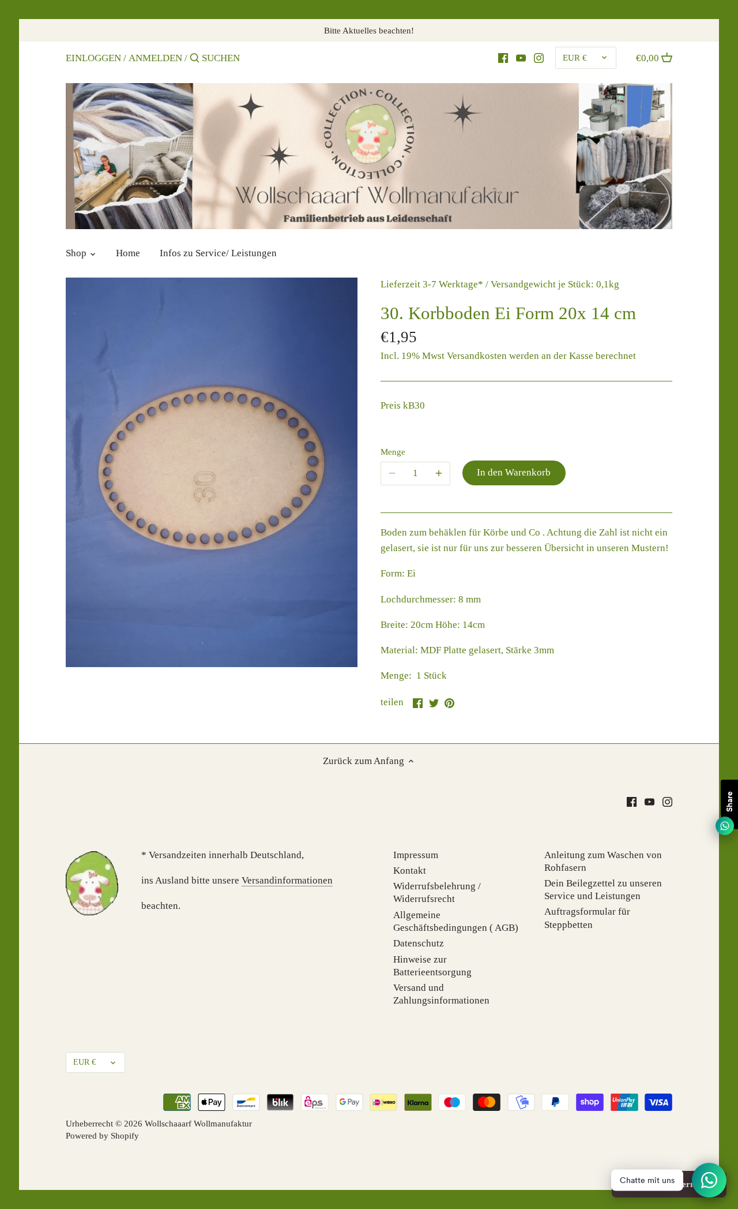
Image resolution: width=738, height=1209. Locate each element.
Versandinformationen (287, 880)
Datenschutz (418, 943)
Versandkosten (477, 355)
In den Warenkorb (514, 472)
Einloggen (93, 58)
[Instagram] (539, 58)
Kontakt (409, 870)
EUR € (575, 57)
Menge (393, 451)
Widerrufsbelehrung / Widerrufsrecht (437, 892)
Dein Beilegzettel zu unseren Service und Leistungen (603, 889)
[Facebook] (503, 58)
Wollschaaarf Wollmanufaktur (198, 1123)
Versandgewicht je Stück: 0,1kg (555, 284)
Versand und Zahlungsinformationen (441, 994)
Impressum (415, 854)
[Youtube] (521, 58)
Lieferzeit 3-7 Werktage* (432, 284)
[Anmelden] (194, 59)
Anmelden (155, 58)
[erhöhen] (439, 473)
